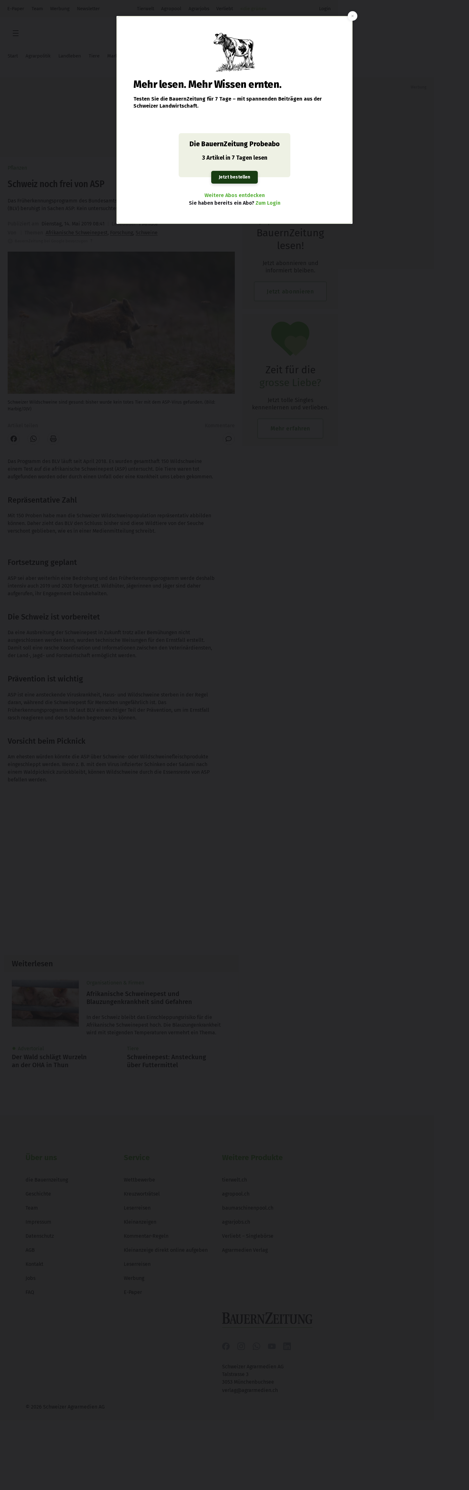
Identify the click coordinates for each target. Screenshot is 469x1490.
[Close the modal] (352, 16)
